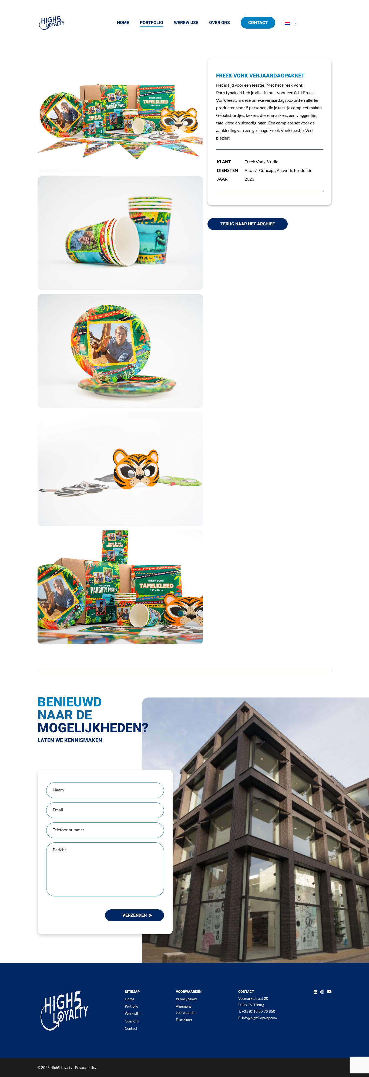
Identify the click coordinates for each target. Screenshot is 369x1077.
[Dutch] (287, 23)
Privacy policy (85, 1067)
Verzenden (134, 915)
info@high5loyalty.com (257, 1018)
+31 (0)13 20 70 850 (256, 1011)
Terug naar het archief (247, 224)
